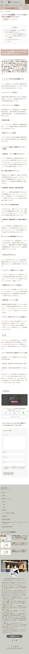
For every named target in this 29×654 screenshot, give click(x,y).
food (4, 504)
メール (5, 457)
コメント (5, 435)
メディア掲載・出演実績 (8, 513)
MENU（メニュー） (7, 498)
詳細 (21, 8)
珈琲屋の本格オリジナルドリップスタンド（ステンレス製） (14, 523)
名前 (4, 452)
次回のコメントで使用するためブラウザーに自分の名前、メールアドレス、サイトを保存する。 (15, 468)
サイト (4, 462)
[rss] (17, 646)
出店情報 (4, 516)
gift (3, 507)
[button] (5, 413)
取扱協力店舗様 (6, 519)
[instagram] (16, 640)
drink (4, 501)
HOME (4, 495)
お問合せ (4, 510)
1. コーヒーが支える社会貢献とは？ (17, 34)
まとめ (9, 41)
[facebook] (12, 640)
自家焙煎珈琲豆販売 (7, 526)
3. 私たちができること (13, 39)
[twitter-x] (14, 640)
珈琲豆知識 (6, 19)
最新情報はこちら (14, 636)
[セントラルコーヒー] (14, 2)
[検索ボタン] (2, 2)
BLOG (3, 492)
